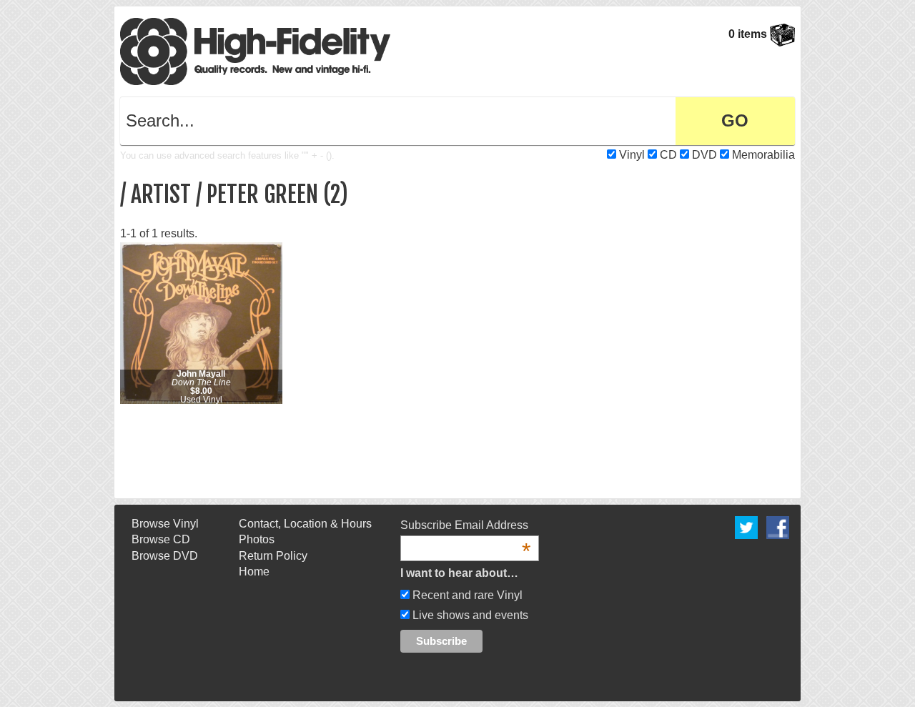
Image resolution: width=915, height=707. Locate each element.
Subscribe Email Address (465, 526)
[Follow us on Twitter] (746, 526)
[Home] (255, 50)
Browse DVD (165, 556)
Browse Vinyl (165, 524)
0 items (749, 34)
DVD (704, 155)
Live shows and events (469, 615)
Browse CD (161, 539)
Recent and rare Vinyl (466, 595)
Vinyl (632, 155)
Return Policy (273, 556)
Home (254, 571)
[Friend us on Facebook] (777, 526)
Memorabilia (763, 155)
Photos (256, 539)
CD (668, 155)
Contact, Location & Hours (305, 524)
